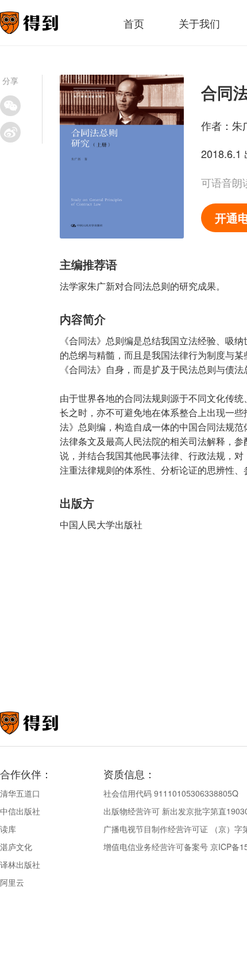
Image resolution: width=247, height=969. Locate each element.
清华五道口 (20, 793)
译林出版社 (20, 864)
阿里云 (12, 882)
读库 (8, 829)
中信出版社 (20, 811)
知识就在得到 (44, 723)
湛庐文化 (16, 846)
